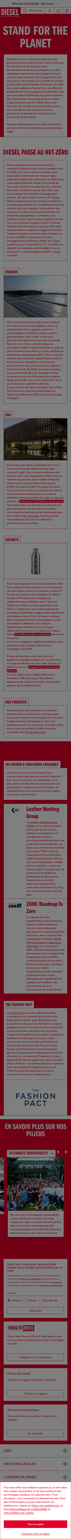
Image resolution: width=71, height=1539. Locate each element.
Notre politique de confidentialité (28, 1509)
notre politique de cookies (19, 1512)
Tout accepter (35, 1524)
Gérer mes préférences (45, 1505)
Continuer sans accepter (35, 1533)
